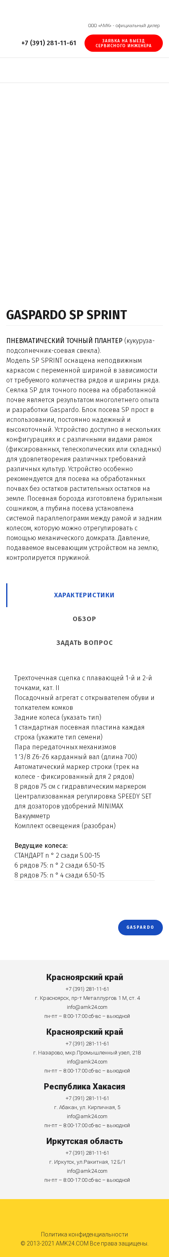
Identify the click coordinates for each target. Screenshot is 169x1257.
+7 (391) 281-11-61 (48, 43)
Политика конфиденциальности (84, 1234)
